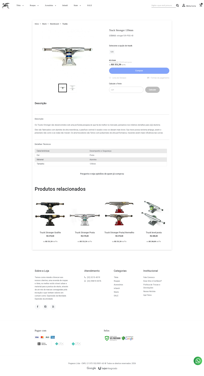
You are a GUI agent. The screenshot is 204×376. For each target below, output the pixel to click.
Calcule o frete (115, 84)
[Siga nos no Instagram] (45, 307)
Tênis (116, 277)
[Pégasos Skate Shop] (6, 5)
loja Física (147, 295)
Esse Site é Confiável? (152, 281)
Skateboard (54, 24)
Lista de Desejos (119, 78)
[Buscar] (177, 5)
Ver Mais (50, 222)
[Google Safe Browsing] (127, 338)
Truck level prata (154, 233)
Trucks (65, 24)
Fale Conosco (149, 277)
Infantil (117, 288)
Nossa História (149, 291)
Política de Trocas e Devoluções (151, 286)
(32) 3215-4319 (93, 277)
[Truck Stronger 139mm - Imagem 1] (62, 88)
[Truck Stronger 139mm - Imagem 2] (72, 88)
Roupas (117, 281)
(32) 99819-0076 (94, 281)
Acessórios (118, 285)
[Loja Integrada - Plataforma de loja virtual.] (107, 368)
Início (37, 24)
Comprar (139, 71)
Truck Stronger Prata (85, 233)
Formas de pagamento (159, 78)
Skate (44, 24)
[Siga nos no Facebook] (37, 307)
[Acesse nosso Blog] (53, 307)
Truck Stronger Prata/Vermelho (119, 233)
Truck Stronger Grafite (50, 233)
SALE (116, 296)
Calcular (152, 90)
